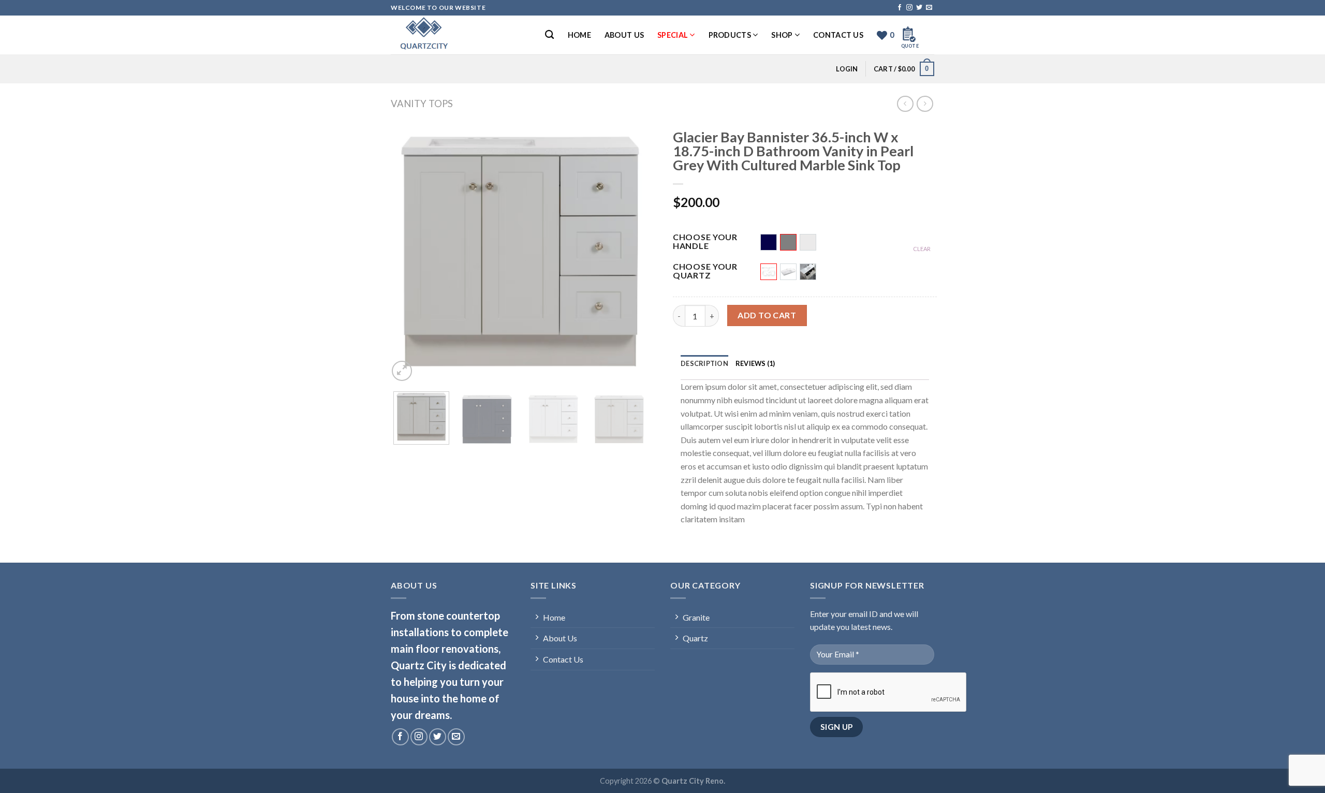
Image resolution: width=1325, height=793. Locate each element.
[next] (634, 251)
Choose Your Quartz (705, 271)
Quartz (695, 638)
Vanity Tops (422, 103)
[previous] (406, 251)
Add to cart (767, 315)
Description (704, 363)
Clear (922, 248)
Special (672, 35)
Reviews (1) (755, 363)
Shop (781, 35)
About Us (624, 35)
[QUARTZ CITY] (442, 35)
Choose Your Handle (705, 242)
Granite (696, 617)
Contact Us (838, 35)
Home (579, 35)
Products (730, 35)
